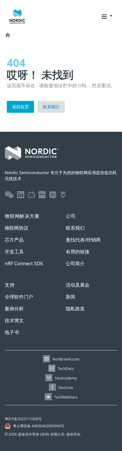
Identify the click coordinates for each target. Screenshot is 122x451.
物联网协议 (16, 228)
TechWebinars (66, 397)
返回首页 (20, 106)
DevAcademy (66, 378)
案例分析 (14, 308)
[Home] (8, 35)
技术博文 (14, 320)
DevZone (65, 387)
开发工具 (14, 251)
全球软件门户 (19, 296)
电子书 (12, 332)
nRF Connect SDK (24, 263)
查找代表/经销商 (83, 239)
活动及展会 (77, 285)
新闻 (70, 296)
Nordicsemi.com (65, 359)
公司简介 (75, 263)
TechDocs (66, 368)
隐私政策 (75, 308)
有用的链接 (77, 251)
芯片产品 (14, 239)
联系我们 (51, 106)
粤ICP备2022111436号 (23, 418)
